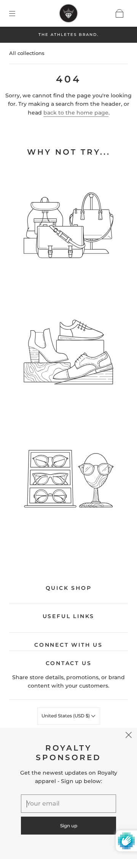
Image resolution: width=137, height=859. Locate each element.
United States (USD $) (66, 716)
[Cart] (119, 13)
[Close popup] (128, 736)
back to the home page (75, 112)
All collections (27, 53)
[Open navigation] (17, 13)
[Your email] (68, 803)
